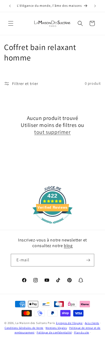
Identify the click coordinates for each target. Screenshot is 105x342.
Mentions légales (56, 328)
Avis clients (92, 323)
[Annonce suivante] (95, 6)
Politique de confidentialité (54, 332)
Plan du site (81, 332)
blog (68, 245)
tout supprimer (52, 132)
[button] (11, 23)
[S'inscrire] (88, 260)
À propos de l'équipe (69, 323)
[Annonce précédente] (10, 6)
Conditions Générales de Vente (24, 328)
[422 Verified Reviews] (52, 226)
